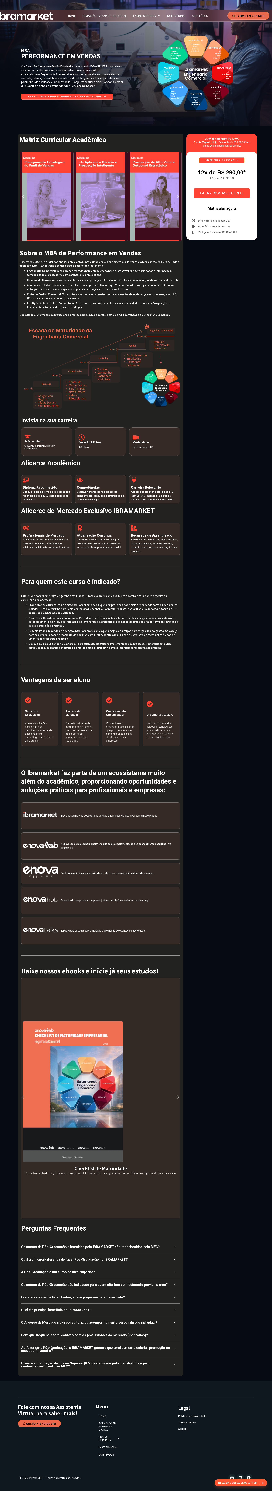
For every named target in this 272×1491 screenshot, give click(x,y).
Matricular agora (221, 208)
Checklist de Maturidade (100, 1168)
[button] (23, 196)
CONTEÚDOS (200, 16)
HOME (72, 16)
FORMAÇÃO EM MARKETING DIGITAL (104, 16)
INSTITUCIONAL (176, 16)
